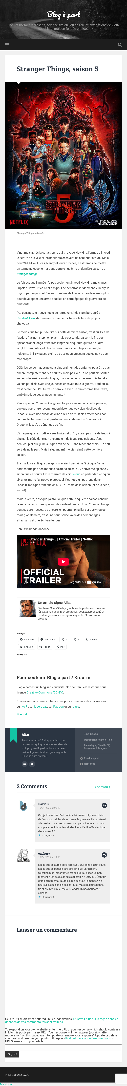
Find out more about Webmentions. (88, 1038)
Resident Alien (26, 318)
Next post (89, 763)
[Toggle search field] (120, 44)
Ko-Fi (24, 706)
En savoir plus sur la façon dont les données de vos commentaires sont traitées (61, 1020)
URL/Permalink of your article (24, 1041)
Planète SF (103, 745)
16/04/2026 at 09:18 (49, 807)
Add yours (102, 787)
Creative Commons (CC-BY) (45, 692)
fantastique (90, 745)
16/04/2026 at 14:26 (49, 857)
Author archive (25, 764)
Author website (32, 764)
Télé (109, 739)
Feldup (75, 474)
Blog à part (63, 14)
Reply (104, 805)
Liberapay (40, 706)
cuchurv (44, 853)
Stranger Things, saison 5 (57, 68)
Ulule (75, 706)
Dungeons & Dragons (95, 748)
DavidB (43, 804)
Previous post (91, 758)
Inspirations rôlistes (95, 739)
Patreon (58, 706)
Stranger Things (27, 274)
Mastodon (23, 714)
